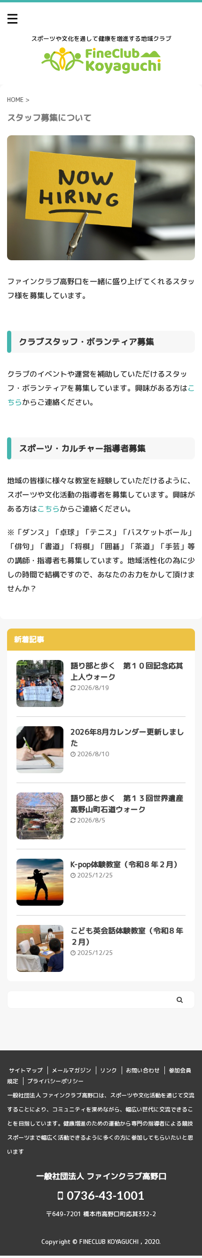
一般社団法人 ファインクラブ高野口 (101, 1176)
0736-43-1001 (104, 1195)
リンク (108, 1070)
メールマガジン (71, 1070)
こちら (48, 509)
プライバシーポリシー (55, 1081)
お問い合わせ (143, 1070)
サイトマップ (26, 1070)
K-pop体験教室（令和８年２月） (125, 864)
